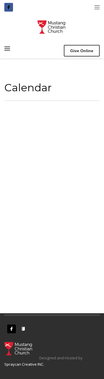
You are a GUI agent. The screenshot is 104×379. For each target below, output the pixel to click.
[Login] (23, 329)
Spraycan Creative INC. (24, 364)
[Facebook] (8, 7)
